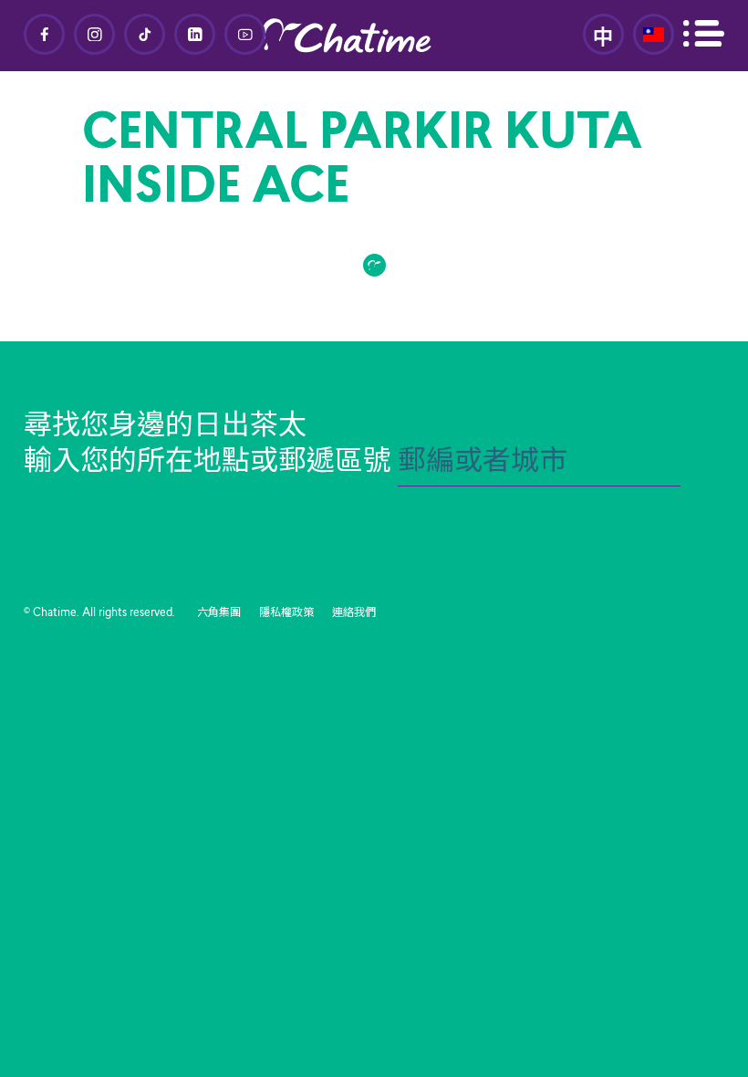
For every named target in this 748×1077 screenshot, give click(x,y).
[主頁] (374, 35)
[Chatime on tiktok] (144, 34)
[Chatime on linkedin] (194, 34)
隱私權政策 (286, 613)
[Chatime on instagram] (94, 34)
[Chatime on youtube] (244, 34)
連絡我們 (354, 613)
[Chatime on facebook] (44, 34)
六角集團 (219, 613)
